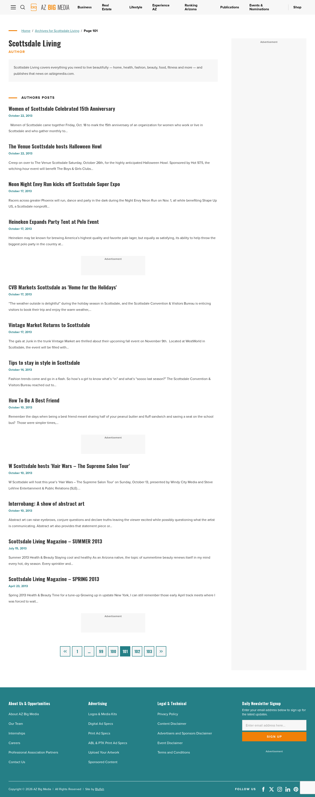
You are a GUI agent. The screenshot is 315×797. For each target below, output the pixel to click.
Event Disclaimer (170, 742)
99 (101, 651)
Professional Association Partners (33, 752)
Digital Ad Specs (100, 723)
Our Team (16, 723)
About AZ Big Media (24, 714)
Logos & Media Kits (102, 714)
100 (113, 651)
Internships (17, 733)
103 (149, 651)
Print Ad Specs (99, 733)
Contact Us (17, 762)
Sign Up (274, 736)
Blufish (99, 789)
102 (137, 651)
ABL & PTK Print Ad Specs (107, 742)
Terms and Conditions (174, 752)
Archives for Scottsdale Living (57, 30)
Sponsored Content (102, 762)
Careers (14, 742)
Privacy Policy (168, 714)
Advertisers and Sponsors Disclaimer (185, 733)
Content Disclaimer (172, 723)
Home (25, 30)
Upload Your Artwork (103, 752)
